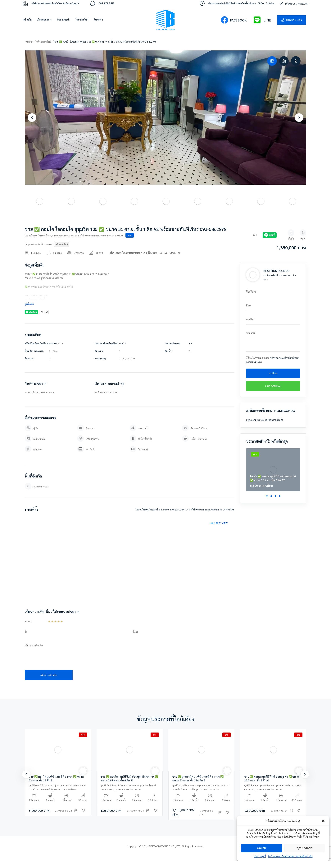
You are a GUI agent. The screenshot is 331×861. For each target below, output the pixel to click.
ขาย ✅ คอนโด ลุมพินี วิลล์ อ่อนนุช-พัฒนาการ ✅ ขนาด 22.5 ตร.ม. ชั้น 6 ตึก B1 (129, 778)
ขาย (129, 235)
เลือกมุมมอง (43, 19)
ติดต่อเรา (98, 19)
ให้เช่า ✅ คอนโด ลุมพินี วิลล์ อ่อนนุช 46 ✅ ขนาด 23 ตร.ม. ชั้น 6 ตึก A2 (273, 478)
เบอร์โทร (250, 319)
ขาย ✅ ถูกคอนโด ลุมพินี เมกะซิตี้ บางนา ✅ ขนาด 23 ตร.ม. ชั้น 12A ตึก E (198, 778)
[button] (323, 821)
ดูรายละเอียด (305, 848)
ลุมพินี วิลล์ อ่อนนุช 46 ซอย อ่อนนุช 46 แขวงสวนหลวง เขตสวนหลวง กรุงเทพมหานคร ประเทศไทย (272, 787)
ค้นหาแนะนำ (63, 19)
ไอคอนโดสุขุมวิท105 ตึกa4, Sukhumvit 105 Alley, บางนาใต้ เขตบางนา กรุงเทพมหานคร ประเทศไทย (74, 235)
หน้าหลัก (27, 19)
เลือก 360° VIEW (219, 523)
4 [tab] (279, 496)
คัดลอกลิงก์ (62, 244)
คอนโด (122, 343)
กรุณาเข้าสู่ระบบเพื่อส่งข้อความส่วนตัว (264, 419)
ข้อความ (250, 333)
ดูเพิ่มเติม (29, 303)
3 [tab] (275, 496)
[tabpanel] (273, 469)
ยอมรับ (261, 848)
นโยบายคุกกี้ (260, 856)
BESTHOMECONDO (276, 271)
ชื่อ (26, 631)
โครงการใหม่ (81, 19)
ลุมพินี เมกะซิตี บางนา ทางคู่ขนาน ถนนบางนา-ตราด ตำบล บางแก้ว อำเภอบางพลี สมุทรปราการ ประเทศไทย (57, 787)
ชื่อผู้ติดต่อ (251, 291)
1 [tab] (267, 496)
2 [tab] (271, 496)
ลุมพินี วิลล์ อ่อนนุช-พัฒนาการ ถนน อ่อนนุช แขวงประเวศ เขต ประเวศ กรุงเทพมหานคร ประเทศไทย (128, 787)
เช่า (255, 454)
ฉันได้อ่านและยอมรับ (272, 359)
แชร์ (255, 234)
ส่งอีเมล (273, 373)
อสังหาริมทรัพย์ (43, 41)
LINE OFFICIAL (273, 386)
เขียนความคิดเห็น (34, 645)
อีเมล (135, 631)
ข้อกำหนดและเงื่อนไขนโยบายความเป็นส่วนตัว (290, 856)
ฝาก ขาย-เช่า (294, 20)
